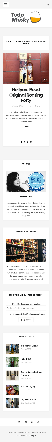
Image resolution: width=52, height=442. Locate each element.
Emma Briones (35, 106)
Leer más (26, 127)
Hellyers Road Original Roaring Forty (26, 95)
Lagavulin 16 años (28, 399)
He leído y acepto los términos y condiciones (26, 314)
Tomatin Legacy (28, 386)
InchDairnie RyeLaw (29, 345)
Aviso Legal (31, 435)
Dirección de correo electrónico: (26, 304)
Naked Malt (26, 359)
